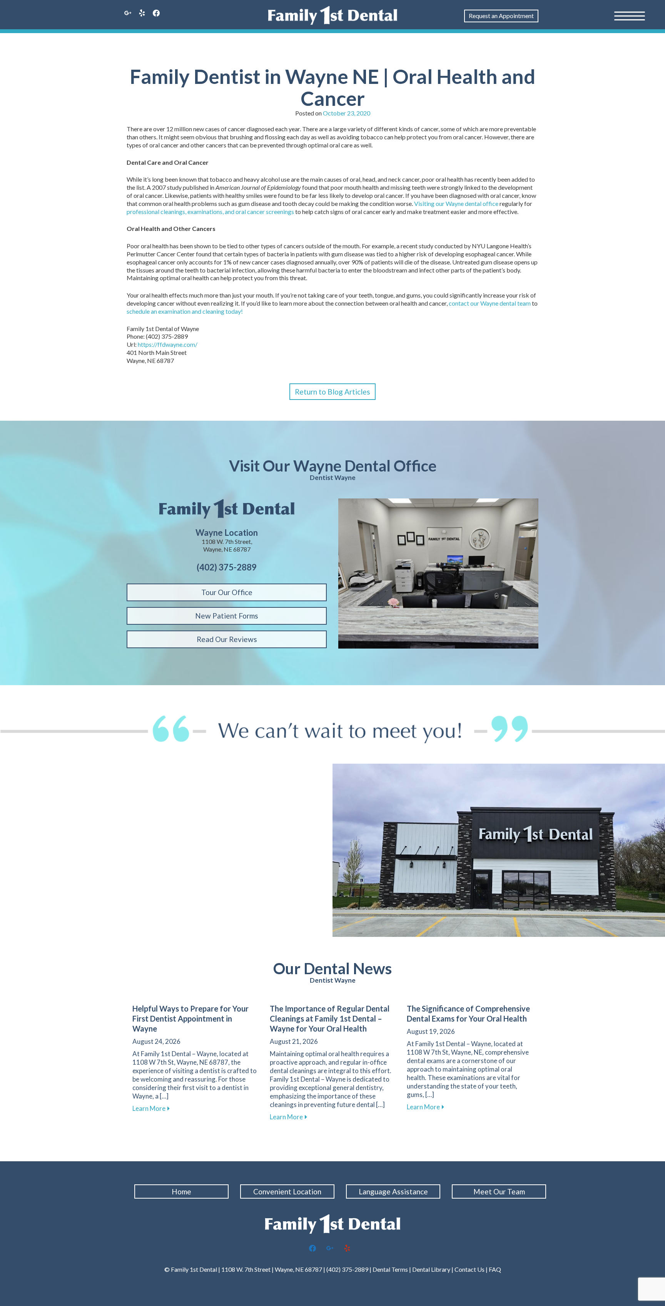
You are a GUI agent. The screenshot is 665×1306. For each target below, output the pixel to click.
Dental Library (431, 1269)
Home (181, 1191)
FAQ (495, 1269)
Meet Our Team (499, 1191)
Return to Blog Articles (332, 391)
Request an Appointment (501, 15)
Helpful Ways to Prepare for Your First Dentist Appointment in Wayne (190, 1018)
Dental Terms (390, 1269)
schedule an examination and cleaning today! (185, 311)
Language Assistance (393, 1191)
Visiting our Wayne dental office (456, 203)
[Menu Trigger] (629, 15)
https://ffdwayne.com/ (167, 344)
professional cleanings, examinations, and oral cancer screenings (210, 211)
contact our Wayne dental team (490, 303)
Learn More (151, 1108)
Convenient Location (287, 1191)
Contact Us (469, 1269)
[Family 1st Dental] (333, 15)
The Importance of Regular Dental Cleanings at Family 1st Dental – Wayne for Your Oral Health (329, 1018)
